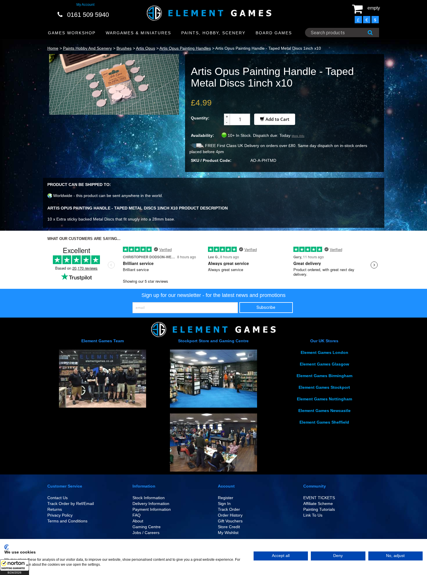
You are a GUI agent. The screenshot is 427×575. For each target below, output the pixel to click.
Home (52, 48)
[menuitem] (72, 33)
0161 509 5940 (88, 14)
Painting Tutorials (319, 509)
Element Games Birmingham (324, 375)
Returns (54, 509)
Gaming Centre (146, 526)
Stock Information (148, 497)
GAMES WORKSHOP (72, 33)
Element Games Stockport (324, 387)
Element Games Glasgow (324, 364)
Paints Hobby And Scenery (87, 48)
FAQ (136, 515)
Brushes (124, 48)
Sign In (224, 503)
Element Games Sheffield (324, 422)
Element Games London (324, 352)
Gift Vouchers (230, 521)
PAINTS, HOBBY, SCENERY (213, 33)
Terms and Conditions (67, 521)
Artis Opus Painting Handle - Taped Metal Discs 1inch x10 (268, 48)
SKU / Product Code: (211, 160)
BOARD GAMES (274, 33)
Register (225, 497)
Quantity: (200, 118)
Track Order (229, 509)
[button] (14, 567)
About (137, 521)
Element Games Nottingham (324, 399)
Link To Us (312, 515)
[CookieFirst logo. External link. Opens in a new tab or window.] (6, 547)
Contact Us (57, 497)
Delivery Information (150, 503)
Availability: (202, 135)
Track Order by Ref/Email (70, 503)
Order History (230, 515)
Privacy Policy (60, 515)
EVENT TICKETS (319, 497)
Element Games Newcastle (324, 410)
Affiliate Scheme (318, 503)
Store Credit (229, 526)
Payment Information (151, 509)
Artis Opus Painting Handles (185, 48)
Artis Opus (145, 48)
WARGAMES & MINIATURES (138, 33)
